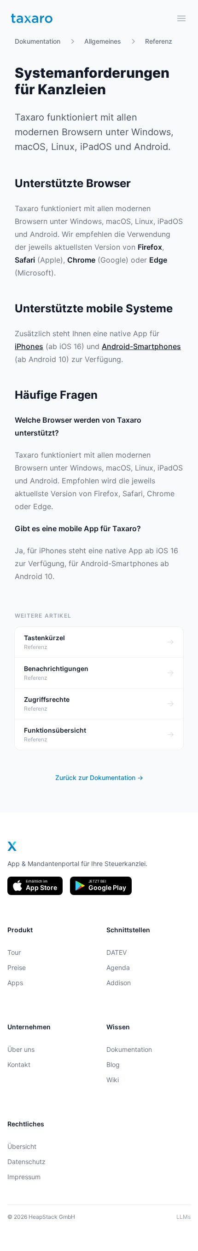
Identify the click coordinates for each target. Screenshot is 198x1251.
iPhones (29, 346)
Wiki (112, 1080)
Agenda (118, 967)
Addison (118, 983)
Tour (14, 952)
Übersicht (21, 1146)
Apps (15, 983)
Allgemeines (102, 41)
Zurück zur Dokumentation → (99, 777)
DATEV (116, 952)
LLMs (183, 1216)
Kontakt (18, 1064)
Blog (113, 1064)
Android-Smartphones (141, 346)
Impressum (24, 1177)
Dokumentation (37, 41)
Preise (16, 967)
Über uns (21, 1049)
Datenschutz (26, 1161)
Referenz (158, 41)
